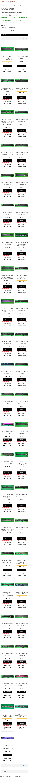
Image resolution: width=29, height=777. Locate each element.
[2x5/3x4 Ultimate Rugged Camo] (7, 706)
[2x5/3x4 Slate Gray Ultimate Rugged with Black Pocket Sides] (7, 112)
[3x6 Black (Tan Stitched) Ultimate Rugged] (21, 454)
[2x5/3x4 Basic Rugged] (21, 394)
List (26, 38)
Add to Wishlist (7, 70)
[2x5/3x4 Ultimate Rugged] (7, 49)
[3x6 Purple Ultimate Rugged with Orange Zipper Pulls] (7, 301)
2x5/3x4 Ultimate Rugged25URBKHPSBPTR (7, 58)
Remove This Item (27, 30)
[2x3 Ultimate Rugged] (21, 364)
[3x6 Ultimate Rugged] (21, 112)
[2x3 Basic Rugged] (7, 205)
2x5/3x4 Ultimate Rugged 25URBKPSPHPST (22, 277)
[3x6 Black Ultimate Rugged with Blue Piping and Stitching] (7, 268)
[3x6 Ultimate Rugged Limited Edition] (7, 738)
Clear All (3, 32)
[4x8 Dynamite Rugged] (7, 394)
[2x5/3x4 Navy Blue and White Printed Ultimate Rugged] (21, 235)
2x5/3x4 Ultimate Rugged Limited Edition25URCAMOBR (21, 715)
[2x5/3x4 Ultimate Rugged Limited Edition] (7, 80)
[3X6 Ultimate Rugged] (21, 175)
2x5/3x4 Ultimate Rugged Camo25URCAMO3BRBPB (7, 715)
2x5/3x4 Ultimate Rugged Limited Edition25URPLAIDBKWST (7, 90)
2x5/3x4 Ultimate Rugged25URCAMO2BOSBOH (7, 594)
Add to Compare (7, 71)
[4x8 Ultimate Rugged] (21, 80)
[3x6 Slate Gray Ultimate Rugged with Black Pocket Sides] (7, 520)
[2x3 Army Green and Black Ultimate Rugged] (7, 487)
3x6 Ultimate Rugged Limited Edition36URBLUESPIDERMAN (7, 747)
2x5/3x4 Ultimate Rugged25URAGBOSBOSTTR (21, 562)
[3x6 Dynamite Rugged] (21, 49)
